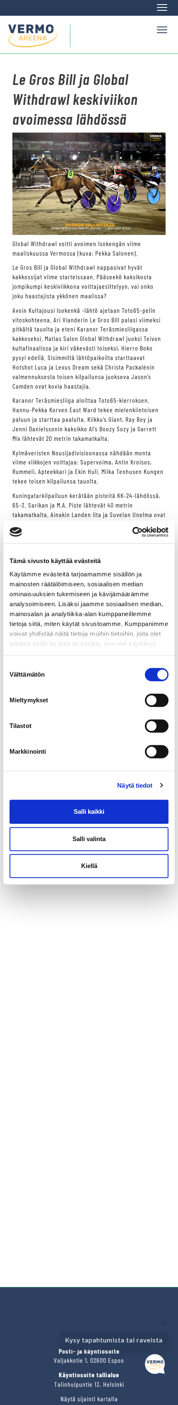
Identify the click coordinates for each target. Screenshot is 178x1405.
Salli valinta (89, 838)
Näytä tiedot (134, 785)
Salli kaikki (89, 811)
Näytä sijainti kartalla (89, 1399)
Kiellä (89, 865)
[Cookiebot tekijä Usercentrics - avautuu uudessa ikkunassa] (132, 532)
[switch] (156, 700)
